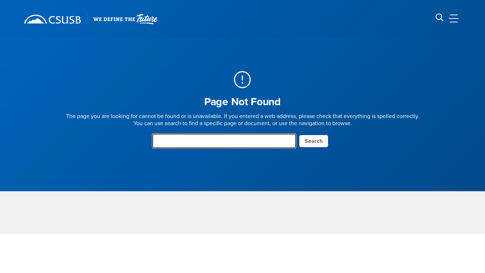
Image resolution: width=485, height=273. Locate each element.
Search (314, 141)
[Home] (52, 19)
